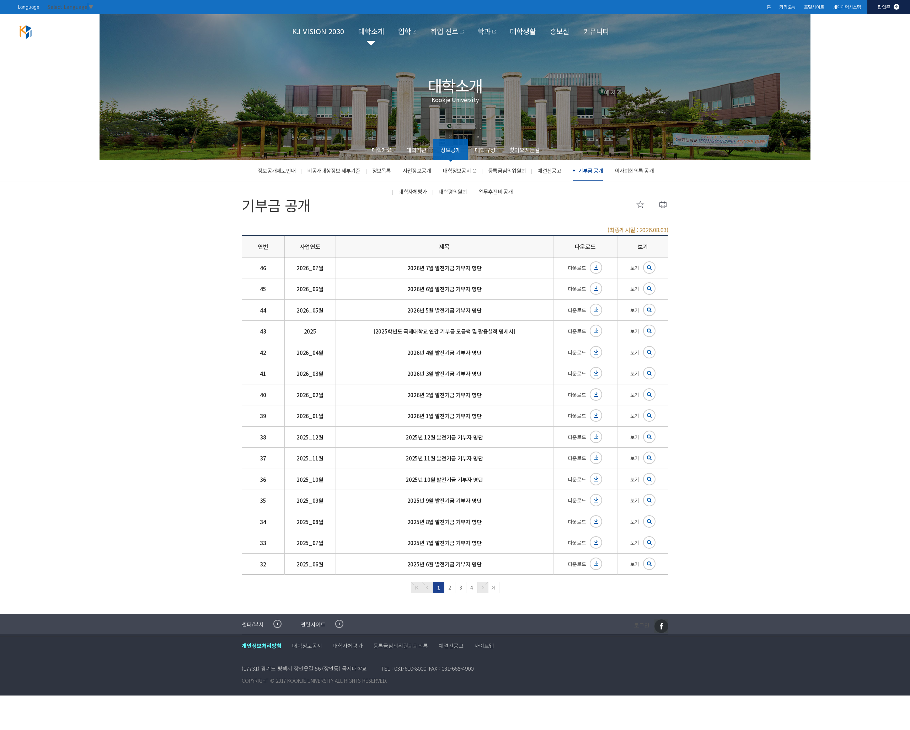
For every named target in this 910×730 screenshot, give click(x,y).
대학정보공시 (457, 170)
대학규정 (485, 149)
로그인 (642, 625)
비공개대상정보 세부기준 (333, 170)
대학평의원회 (453, 191)
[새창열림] (661, 626)
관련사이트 (313, 624)
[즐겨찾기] (640, 204)
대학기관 (416, 149)
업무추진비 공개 (496, 191)
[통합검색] (860, 30)
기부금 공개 (590, 170)
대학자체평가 (412, 191)
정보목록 (381, 170)
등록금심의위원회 (507, 170)
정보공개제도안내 (276, 170)
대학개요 (382, 149)
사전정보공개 (417, 170)
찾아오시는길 (524, 149)
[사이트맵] (895, 34)
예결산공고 (549, 170)
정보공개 (450, 149)
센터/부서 (253, 624)
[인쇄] (663, 204)
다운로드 (577, 268)
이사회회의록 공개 (634, 170)
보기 (634, 268)
